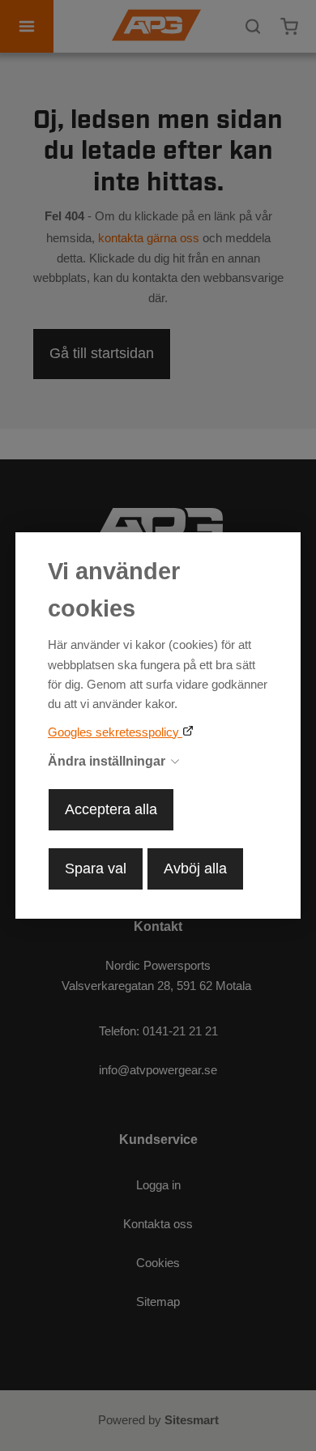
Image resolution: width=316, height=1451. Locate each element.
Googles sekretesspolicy (115, 732)
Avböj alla (195, 868)
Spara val (95, 868)
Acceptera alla (111, 809)
